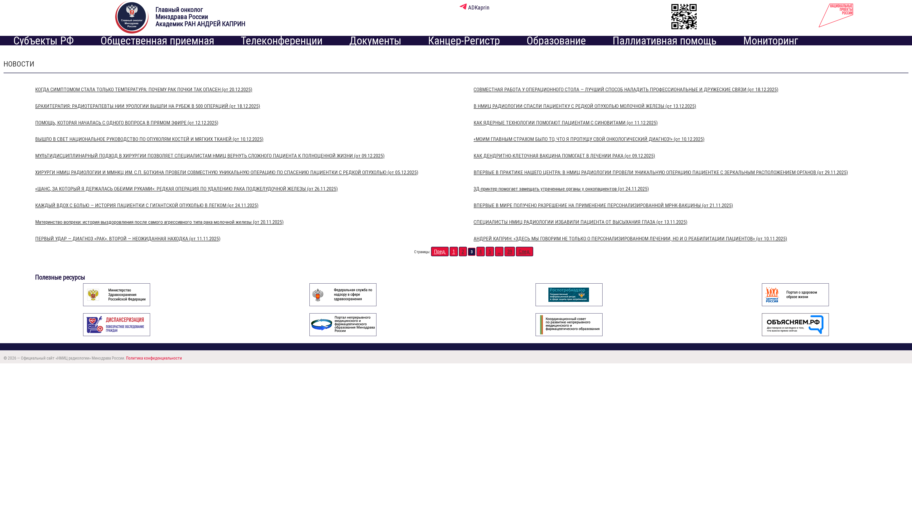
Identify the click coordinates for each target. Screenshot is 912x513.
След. (524, 251)
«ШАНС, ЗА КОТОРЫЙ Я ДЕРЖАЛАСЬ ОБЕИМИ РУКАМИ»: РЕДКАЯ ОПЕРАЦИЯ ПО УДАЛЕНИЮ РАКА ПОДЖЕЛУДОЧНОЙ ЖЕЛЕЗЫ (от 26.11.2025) (186, 189)
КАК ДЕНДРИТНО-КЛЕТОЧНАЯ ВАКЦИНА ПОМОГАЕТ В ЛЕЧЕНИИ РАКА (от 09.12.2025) (564, 156)
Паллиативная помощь (665, 40)
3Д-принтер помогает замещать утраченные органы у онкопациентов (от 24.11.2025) (561, 189)
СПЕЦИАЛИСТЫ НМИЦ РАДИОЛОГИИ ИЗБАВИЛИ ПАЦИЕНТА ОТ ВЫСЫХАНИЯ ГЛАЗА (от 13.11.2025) (580, 222)
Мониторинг (770, 40)
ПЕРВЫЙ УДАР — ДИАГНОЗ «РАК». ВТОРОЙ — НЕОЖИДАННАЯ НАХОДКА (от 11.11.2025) (127, 239)
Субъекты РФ (43, 40)
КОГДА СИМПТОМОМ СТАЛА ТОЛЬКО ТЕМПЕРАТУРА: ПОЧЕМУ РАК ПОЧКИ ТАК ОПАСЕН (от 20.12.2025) (143, 89)
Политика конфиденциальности (154, 358)
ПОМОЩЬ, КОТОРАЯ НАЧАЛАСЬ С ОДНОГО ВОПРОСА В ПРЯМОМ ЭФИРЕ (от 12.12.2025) (126, 123)
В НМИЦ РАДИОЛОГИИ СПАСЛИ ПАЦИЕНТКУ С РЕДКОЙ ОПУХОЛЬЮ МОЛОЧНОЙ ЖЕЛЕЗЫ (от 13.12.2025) (585, 106)
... (499, 251)
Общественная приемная (157, 40)
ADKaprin (478, 7)
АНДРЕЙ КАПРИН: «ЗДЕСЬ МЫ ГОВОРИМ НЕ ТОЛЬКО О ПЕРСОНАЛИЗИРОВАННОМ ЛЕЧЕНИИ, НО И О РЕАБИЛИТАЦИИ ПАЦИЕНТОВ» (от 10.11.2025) (630, 239)
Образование (556, 40)
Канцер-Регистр (464, 40)
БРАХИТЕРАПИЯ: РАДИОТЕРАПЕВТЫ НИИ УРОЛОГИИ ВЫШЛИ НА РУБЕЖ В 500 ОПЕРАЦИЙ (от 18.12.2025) (147, 106)
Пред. (440, 251)
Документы (375, 40)
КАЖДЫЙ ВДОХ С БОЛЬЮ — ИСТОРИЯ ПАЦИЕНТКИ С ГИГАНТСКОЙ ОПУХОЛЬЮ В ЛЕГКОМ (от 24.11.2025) (146, 205)
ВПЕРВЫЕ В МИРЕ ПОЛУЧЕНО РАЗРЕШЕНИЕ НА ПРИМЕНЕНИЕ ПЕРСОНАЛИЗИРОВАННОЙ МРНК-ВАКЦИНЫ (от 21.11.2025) (603, 205)
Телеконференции (282, 40)
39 (509, 251)
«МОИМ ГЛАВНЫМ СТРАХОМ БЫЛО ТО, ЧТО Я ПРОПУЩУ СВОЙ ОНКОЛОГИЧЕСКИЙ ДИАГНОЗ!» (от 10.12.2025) (589, 139)
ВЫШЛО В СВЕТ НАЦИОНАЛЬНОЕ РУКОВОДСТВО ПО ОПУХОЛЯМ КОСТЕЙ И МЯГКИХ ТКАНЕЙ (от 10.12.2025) (149, 139)
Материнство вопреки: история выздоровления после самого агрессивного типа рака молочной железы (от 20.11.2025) (159, 222)
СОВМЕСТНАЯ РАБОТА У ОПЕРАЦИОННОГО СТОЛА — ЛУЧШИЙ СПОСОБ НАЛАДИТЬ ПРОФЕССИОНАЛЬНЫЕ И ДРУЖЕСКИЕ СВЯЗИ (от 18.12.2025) (626, 89)
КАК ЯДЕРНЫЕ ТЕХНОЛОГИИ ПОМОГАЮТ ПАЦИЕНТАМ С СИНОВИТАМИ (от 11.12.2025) (566, 123)
